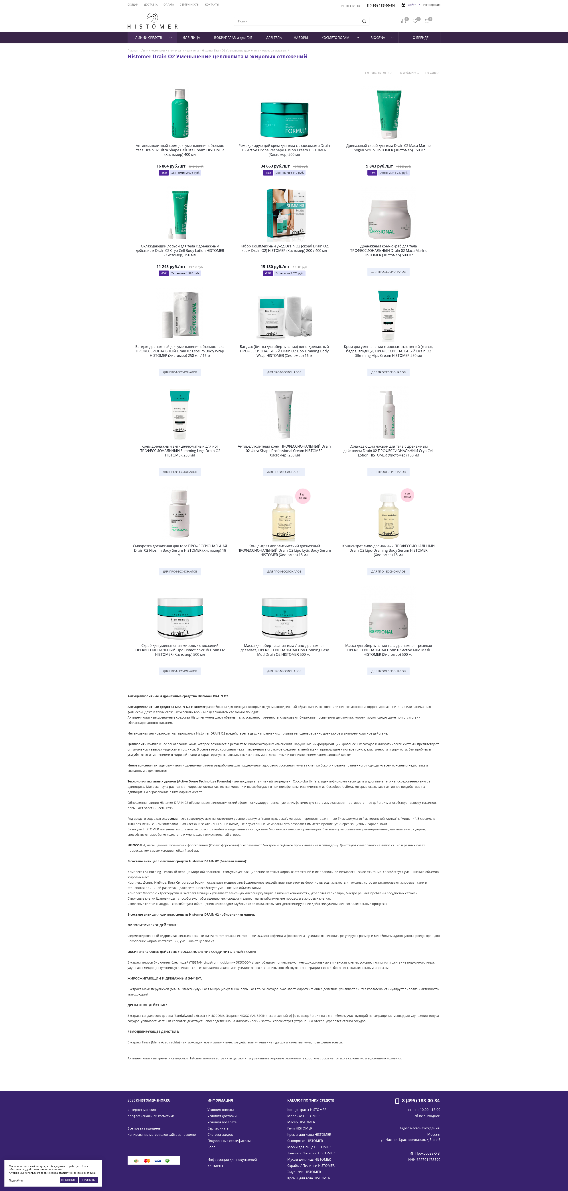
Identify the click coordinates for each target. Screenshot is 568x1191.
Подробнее (16, 1180)
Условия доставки (222, 1116)
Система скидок (220, 1134)
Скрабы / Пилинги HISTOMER (311, 1165)
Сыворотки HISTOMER (305, 1140)
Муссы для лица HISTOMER (309, 1159)
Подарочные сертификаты (229, 1140)
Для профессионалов (388, 272)
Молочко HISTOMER (303, 1116)
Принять (88, 1180)
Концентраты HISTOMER (306, 1109)
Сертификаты (218, 1128)
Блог (211, 1147)
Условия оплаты (220, 1109)
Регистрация (431, 5)
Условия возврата (222, 1122)
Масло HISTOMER (301, 1122)
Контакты (215, 1165)
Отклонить (69, 1180)
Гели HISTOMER (299, 1128)
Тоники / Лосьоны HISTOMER (311, 1153)
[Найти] (364, 21)
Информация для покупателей (232, 1159)
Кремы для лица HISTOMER (309, 1134)
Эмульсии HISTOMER (304, 1171)
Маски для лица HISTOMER (309, 1147)
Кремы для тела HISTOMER (308, 1178)
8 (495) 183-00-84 (381, 5)
